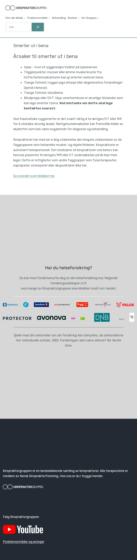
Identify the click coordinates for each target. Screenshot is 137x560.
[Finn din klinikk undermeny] (24, 18)
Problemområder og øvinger (23, 542)
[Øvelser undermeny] (78, 18)
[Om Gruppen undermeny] (98, 18)
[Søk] (38, 27)
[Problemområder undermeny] (49, 18)
